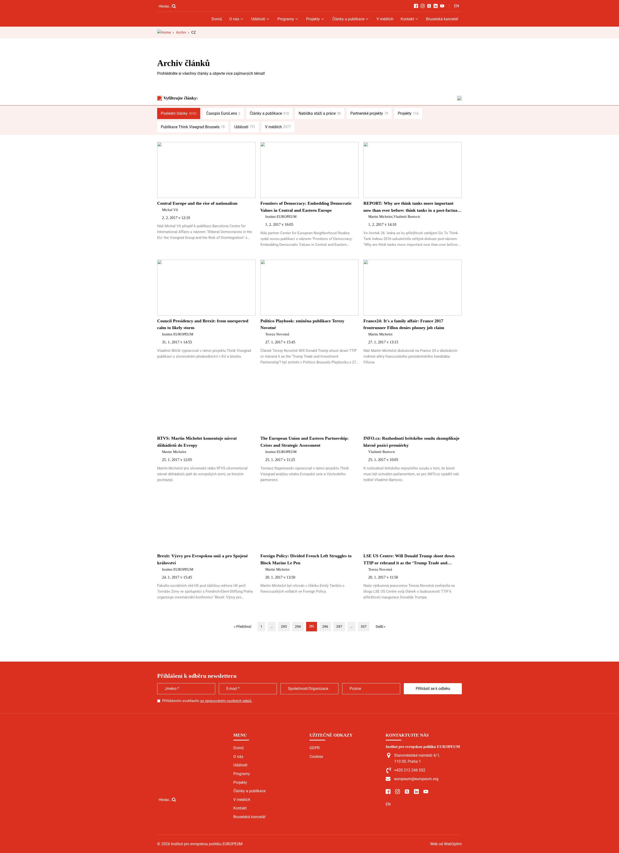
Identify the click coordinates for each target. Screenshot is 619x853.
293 (284, 626)
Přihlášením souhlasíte (207, 701)
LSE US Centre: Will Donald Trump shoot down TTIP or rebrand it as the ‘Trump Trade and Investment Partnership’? (409, 559)
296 (325, 626)
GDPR (315, 748)
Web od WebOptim (446, 844)
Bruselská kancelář (442, 19)
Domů (217, 19)
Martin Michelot (380, 217)
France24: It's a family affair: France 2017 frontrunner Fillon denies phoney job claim (403, 324)
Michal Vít (170, 210)
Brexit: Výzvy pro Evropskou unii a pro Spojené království (202, 559)
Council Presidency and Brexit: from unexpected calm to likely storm (202, 324)
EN (456, 6)
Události (258, 19)
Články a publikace (348, 19)
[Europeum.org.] (164, 32)
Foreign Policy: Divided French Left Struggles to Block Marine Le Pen (306, 559)
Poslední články (179, 113)
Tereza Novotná (277, 334)
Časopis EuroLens (223, 113)
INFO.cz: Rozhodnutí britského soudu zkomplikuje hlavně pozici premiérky (411, 442)
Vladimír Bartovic (406, 217)
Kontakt (407, 19)
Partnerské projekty (369, 113)
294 (298, 626)
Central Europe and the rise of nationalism (197, 203)
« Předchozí (242, 626)
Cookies (316, 756)
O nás (234, 19)
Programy (285, 19)
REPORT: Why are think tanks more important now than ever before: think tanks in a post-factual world (410, 207)
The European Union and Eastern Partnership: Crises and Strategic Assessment (304, 442)
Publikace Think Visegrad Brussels (193, 127)
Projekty (313, 19)
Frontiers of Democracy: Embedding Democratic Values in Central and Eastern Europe (306, 207)
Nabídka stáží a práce (320, 113)
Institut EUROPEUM (280, 217)
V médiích (384, 19)
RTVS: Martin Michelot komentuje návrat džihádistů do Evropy (197, 442)
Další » (380, 626)
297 (339, 626)
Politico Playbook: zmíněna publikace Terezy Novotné (302, 324)
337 (364, 626)
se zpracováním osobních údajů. (226, 701)
